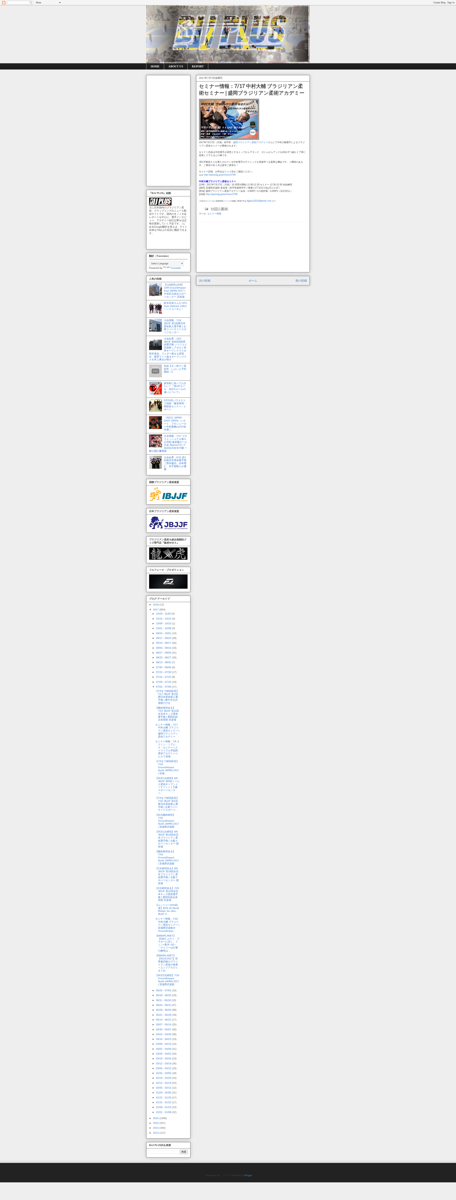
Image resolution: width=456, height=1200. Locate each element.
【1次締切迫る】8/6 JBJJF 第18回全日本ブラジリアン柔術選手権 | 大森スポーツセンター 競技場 (167, 876)
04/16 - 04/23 (164, 1039)
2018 (156, 604)
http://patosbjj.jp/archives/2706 (220, 174)
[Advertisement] (253, 247)
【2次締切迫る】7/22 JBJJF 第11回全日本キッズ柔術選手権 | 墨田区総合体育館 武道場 (167, 894)
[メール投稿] (206, 208)
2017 (156, 609)
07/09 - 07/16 (164, 681)
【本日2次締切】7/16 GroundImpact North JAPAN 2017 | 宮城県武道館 (167, 980)
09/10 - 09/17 (164, 642)
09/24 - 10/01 (164, 633)
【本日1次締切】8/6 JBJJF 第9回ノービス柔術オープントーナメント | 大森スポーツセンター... (167, 786)
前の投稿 (301, 280)
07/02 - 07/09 (164, 686)
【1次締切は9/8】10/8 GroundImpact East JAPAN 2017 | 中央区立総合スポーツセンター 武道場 (175, 290)
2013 (156, 1132)
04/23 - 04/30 (164, 1034)
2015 (156, 1123)
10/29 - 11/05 (164, 613)
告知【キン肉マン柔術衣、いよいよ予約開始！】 (175, 368)
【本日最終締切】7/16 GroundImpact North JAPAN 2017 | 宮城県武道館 (167, 820)
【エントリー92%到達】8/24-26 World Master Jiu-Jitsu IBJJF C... (167, 909)
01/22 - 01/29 (164, 1097)
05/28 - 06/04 (164, 1009)
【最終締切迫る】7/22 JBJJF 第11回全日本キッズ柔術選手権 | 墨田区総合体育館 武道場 (167, 713)
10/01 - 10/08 (164, 628)
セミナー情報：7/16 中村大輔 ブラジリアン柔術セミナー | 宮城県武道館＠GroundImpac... (167, 924)
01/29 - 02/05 (164, 1092)
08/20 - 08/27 (164, 657)
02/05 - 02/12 (164, 1087)
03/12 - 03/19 (164, 1063)
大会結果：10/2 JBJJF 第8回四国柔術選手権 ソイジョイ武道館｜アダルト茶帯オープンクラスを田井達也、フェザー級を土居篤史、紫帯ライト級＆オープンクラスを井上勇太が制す (168, 349)
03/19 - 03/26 (164, 1058)
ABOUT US (175, 66)
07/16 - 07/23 (164, 676)
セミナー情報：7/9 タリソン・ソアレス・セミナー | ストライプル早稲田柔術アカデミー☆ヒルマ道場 (167, 749)
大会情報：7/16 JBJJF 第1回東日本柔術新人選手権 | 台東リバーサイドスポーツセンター (175, 326)
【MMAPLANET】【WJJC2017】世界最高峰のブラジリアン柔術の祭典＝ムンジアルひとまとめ (166, 963)
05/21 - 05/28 (164, 1014)
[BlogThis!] (216, 209)
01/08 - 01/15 (164, 1107)
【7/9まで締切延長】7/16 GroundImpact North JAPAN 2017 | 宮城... (167, 767)
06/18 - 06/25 (164, 995)
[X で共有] (219, 209)
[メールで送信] (212, 209)
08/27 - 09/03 (164, 652)
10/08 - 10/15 (164, 623)
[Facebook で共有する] (223, 209)
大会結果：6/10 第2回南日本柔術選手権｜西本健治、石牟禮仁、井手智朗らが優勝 (175, 463)
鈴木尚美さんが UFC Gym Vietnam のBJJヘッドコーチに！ (175, 306)
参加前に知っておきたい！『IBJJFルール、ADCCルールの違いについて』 (175, 388)
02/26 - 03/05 (164, 1073)
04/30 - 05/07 (164, 1029)
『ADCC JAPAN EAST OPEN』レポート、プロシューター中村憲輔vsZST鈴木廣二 (175, 423)
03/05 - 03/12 (164, 1068)
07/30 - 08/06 (164, 667)
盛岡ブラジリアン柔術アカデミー (250, 142)
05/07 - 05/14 (164, 1024)
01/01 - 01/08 (164, 1112)
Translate (175, 267)
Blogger (248, 1175)
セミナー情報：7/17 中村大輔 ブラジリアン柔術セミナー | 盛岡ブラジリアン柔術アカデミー (167, 730)
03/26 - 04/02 (164, 1053)
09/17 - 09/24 (164, 638)
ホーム (253, 280)
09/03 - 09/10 (164, 647)
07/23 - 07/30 (164, 672)
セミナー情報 (214, 213)
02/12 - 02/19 (164, 1082)
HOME (155, 66)
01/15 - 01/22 (164, 1102)
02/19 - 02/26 (164, 1077)
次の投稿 (204, 280)
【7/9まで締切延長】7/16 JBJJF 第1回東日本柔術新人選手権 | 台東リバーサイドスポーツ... (167, 803)
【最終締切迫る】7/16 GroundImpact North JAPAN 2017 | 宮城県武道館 (167, 857)
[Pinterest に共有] (226, 209)
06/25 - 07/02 (164, 990)
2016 (156, 1118)
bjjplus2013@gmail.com (259, 200)
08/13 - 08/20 (164, 662)
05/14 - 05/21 (164, 1019)
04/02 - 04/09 (164, 1048)
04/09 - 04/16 (164, 1043)
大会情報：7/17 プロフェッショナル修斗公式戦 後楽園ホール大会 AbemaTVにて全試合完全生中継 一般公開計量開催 (168, 443)
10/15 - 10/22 (164, 618)
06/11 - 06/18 (164, 1000)
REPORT (198, 66)
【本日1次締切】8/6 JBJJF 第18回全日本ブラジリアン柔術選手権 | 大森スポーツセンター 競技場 (167, 839)
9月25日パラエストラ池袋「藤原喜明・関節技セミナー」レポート (175, 405)
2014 (156, 1127)
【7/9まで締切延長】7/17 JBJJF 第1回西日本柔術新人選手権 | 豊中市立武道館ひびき (167, 697)
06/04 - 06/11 (164, 1005)
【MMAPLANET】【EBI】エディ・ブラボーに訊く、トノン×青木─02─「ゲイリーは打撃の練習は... (167, 943)
